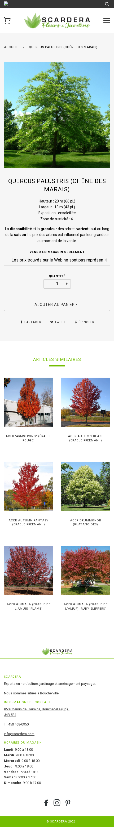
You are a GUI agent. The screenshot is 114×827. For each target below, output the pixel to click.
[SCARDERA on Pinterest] (68, 804)
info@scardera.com (19, 734)
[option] (57, 115)
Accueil (11, 47)
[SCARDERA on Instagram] (57, 804)
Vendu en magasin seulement (57, 252)
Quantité (57, 276)
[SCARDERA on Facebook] (46, 804)
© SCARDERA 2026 (61, 821)
